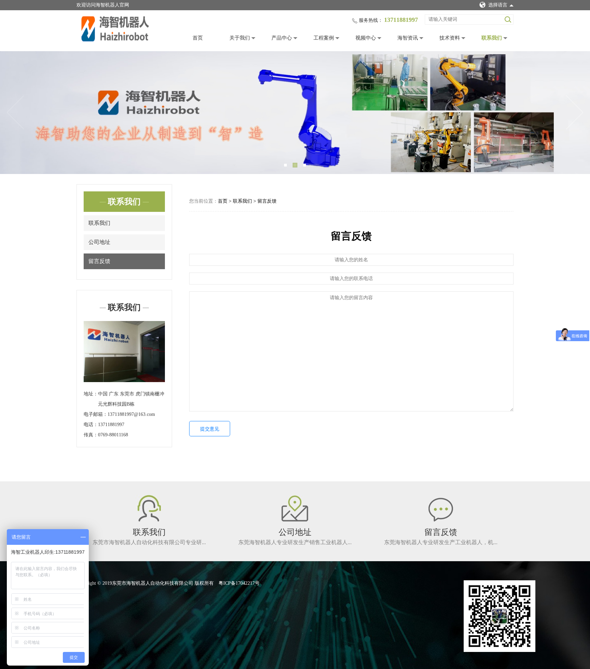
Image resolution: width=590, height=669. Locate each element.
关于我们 (239, 38)
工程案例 (323, 38)
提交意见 (209, 429)
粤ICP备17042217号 (239, 583)
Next (574, 113)
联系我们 (491, 38)
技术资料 (449, 38)
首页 (198, 38)
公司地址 (99, 242)
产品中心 (281, 38)
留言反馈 (99, 261)
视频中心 (365, 38)
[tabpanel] (295, 112)
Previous (15, 113)
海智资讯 (407, 38)
